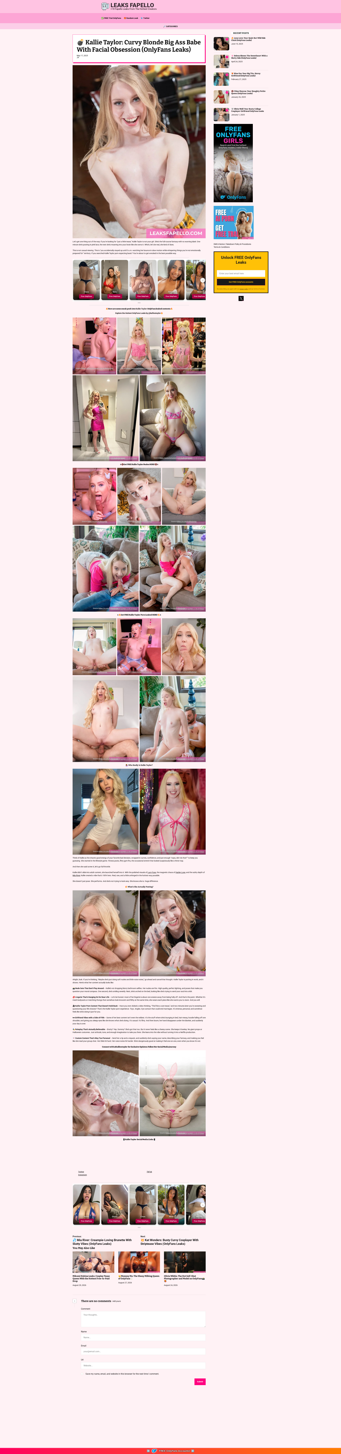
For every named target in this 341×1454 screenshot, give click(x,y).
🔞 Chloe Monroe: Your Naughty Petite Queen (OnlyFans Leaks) (248, 92)
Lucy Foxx (152, 872)
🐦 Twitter (145, 18)
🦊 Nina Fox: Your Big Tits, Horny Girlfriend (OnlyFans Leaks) (245, 74)
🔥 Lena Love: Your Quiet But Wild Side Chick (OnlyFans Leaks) (248, 39)
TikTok (149, 1172)
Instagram (82, 1175)
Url (82, 1360)
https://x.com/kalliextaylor (97, 521)
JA (78, 57)
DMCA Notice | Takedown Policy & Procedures (232, 244)
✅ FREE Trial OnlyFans (111, 18)
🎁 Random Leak (131, 18)
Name (84, 1331)
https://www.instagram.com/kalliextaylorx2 (108, 458)
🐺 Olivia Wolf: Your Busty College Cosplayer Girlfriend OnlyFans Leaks (247, 110)
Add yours (116, 1301)
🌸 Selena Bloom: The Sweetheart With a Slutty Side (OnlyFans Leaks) (249, 57)
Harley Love (180, 872)
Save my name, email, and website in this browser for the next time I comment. (122, 1374)
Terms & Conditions (222, 247)
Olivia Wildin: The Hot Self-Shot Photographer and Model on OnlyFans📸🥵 (184, 1278)
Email (83, 1345)
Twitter (81, 1172)
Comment (85, 1309)
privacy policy (244, 289)
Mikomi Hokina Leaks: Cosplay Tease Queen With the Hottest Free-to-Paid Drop (91, 1278)
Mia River (76, 875)
